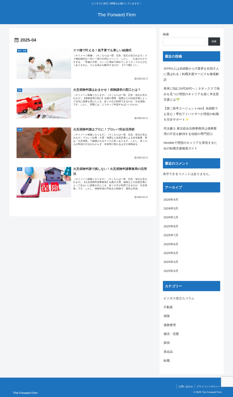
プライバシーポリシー (208, 386)
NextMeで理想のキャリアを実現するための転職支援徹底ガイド (190, 145)
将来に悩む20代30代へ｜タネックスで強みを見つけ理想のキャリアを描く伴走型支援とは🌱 (192, 94)
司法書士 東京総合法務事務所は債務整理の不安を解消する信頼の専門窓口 (190, 131)
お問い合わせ (186, 386)
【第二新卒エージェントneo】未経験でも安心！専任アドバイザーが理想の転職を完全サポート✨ (191, 114)
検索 (166, 34)
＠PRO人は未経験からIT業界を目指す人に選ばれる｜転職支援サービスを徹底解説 (191, 74)
